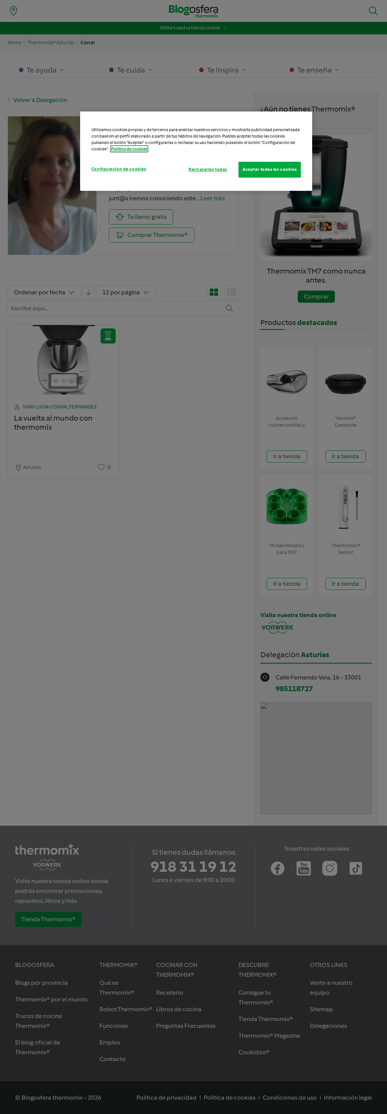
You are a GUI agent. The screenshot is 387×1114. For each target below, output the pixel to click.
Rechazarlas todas (208, 169)
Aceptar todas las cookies (270, 169)
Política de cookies (129, 149)
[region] (196, 151)
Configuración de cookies (118, 169)
